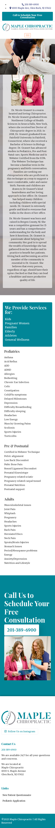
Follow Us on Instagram (21, 731)
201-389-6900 (21, 630)
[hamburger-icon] (27, 35)
